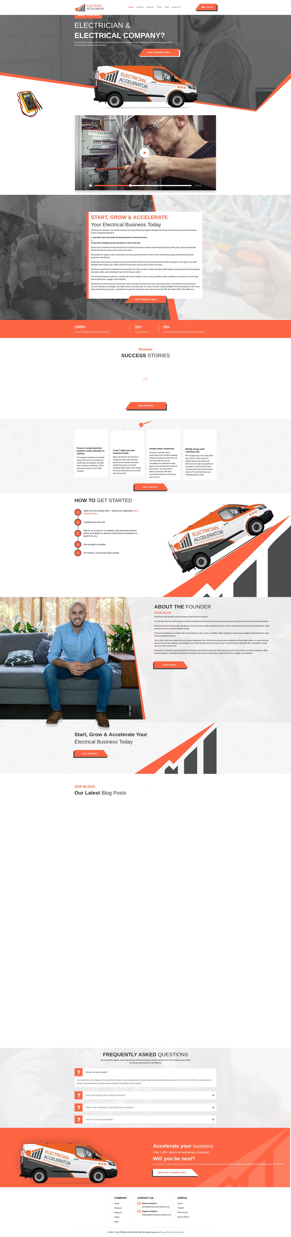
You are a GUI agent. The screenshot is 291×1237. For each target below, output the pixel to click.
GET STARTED (150, 487)
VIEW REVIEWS (145, 406)
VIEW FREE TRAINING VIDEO (172, 1172)
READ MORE (169, 665)
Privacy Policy (183, 1217)
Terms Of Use (178, 1232)
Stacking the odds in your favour (170, 804)
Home (131, 7)
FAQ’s (159, 7)
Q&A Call (157, 874)
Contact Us (176, 7)
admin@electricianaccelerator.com (156, 1207)
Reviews (140, 7)
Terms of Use (182, 1212)
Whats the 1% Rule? (163, 989)
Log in (209, 7)
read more (158, 815)
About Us (150, 7)
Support (180, 1208)
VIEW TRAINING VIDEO (158, 52)
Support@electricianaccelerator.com (156, 1215)
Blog (167, 7)
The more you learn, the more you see (173, 932)
